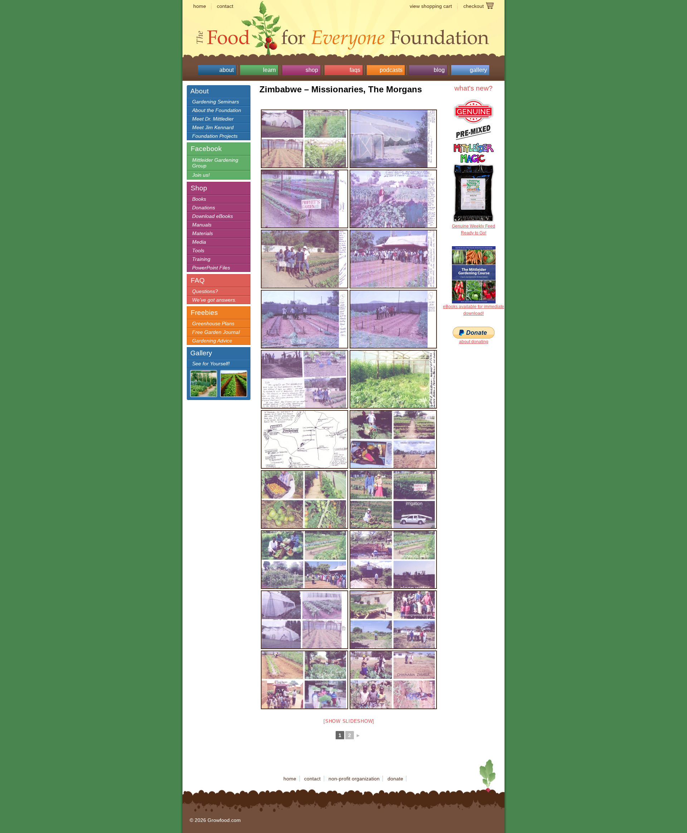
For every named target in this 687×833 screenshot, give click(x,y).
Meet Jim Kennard (213, 127)
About (226, 70)
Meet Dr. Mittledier (213, 119)
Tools (198, 250)
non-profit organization (354, 778)
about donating (473, 341)
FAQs (355, 70)
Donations (203, 207)
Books (199, 199)
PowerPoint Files (211, 268)
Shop (312, 70)
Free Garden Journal (216, 332)
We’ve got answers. (214, 300)
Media (199, 242)
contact (225, 6)
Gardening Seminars (215, 101)
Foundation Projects (215, 136)
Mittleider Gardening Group (215, 163)
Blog (439, 70)
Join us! (201, 175)
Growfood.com (343, 23)
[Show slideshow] (348, 721)
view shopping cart (431, 6)
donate (395, 778)
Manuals (201, 225)
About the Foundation (216, 110)
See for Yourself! (211, 363)
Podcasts (391, 70)
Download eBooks (212, 216)
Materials (202, 233)
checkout (473, 6)
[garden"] (304, 199)
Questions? (205, 291)
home (199, 6)
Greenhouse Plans (213, 323)
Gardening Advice (212, 341)
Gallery (478, 70)
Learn (269, 70)
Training (201, 259)
